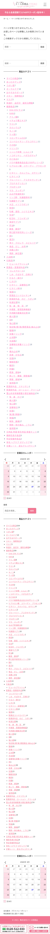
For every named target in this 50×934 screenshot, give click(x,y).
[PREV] (6, 459)
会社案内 (7, 911)
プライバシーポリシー (19, 911)
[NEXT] (44, 459)
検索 (42, 46)
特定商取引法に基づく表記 (14, 913)
